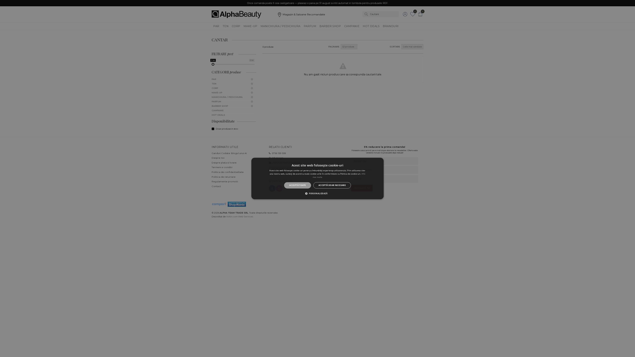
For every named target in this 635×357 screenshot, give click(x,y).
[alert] (317, 178)
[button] (317, 193)
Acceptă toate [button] (297, 185)
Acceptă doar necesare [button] (332, 185)
